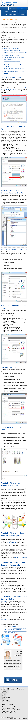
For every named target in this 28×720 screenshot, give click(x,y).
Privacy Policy (14, 718)
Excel (18, 631)
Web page (13, 629)
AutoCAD (6, 632)
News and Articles (6, 697)
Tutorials (14, 11)
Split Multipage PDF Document (9, 711)
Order (6, 11)
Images (24, 628)
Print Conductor (16, 435)
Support (22, 14)
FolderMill (10, 489)
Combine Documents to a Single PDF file (11, 709)
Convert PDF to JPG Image (8, 708)
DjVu (22, 629)
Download (21, 8)
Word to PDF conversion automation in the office (15, 63)
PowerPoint (10, 632)
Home (13, 16)
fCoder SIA (3, 717)
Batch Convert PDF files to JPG (9, 712)
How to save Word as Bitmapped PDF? (12, 50)
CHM (19, 629)
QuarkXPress (16, 628)
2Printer (3, 567)
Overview (12, 8)
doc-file (22, 631)
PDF (17, 629)
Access (8, 629)
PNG (15, 626)
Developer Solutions (10, 14)
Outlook (5, 631)
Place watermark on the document (11, 55)
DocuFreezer (4, 601)
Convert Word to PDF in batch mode (12, 61)
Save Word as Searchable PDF (9, 706)
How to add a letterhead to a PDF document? (14, 57)
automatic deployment (12, 542)
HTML (5, 629)
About (9, 718)
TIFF (13, 626)
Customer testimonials (7, 698)
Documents (14, 631)
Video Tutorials (5, 700)
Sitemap (25, 718)
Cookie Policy (20, 718)
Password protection (8, 59)
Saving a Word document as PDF (11, 48)
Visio (25, 631)
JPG (18, 626)
